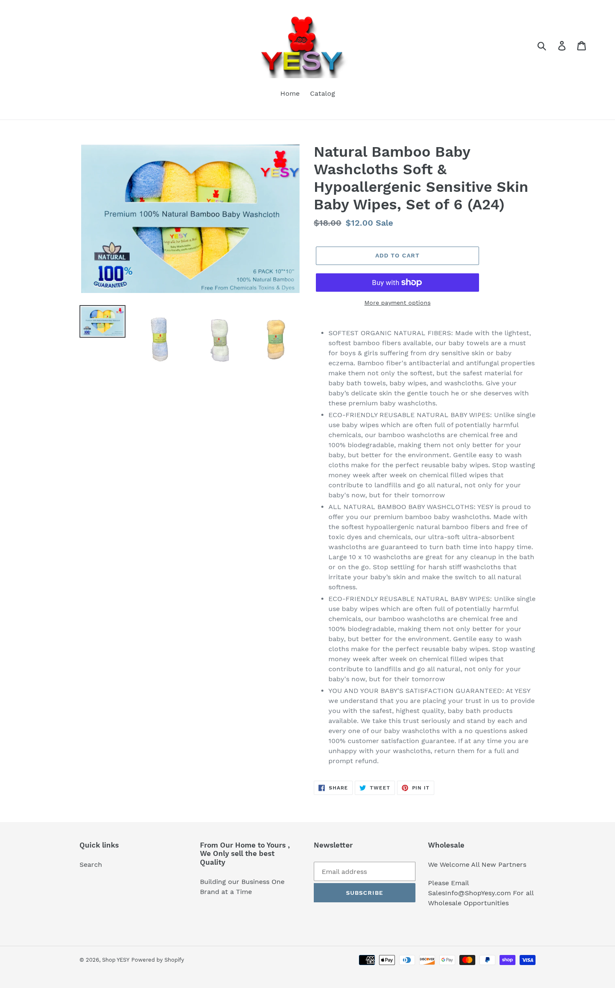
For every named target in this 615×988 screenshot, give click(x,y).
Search (90, 864)
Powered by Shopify (157, 960)
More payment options (397, 302)
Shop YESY (115, 960)
